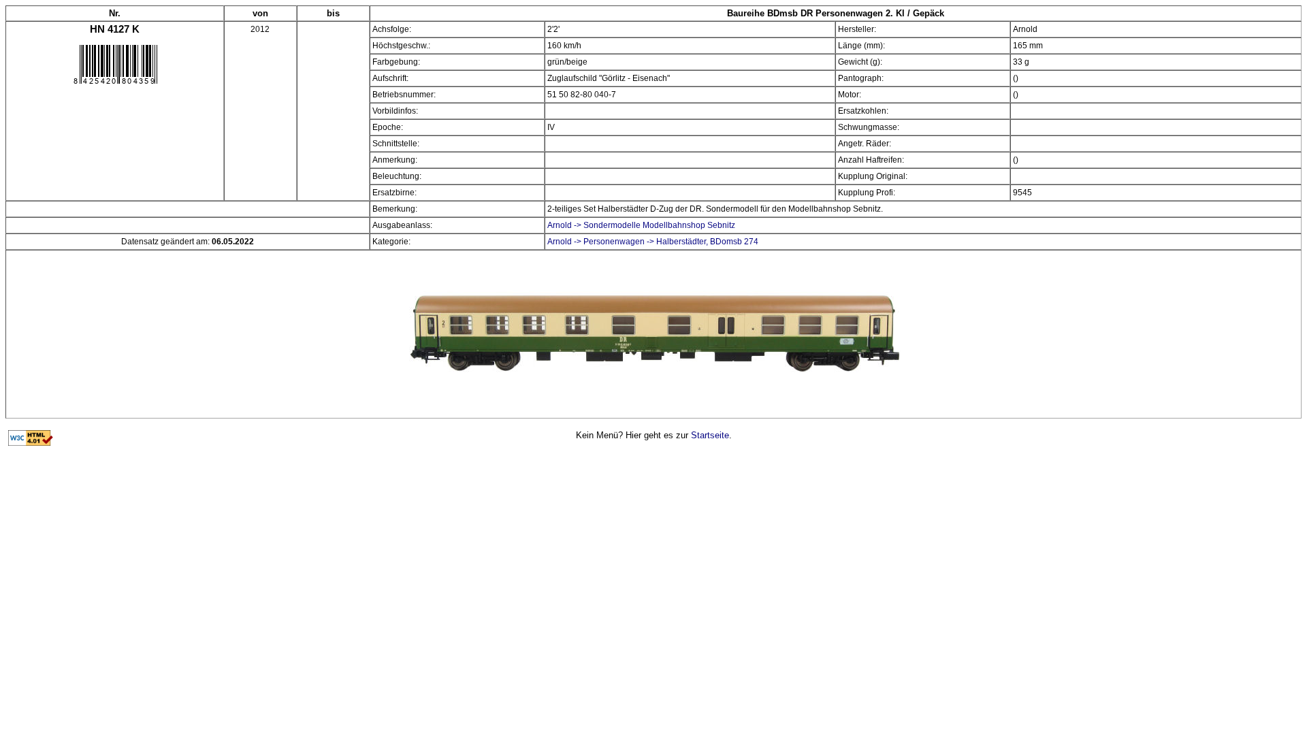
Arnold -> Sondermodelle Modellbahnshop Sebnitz (641, 225)
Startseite (710, 435)
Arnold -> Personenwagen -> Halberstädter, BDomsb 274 (652, 241)
